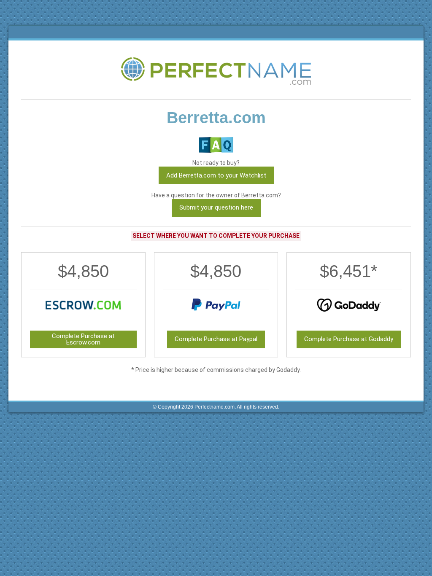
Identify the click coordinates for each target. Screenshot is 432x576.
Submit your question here (216, 207)
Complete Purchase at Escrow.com (83, 339)
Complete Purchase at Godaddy (348, 339)
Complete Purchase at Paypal (216, 339)
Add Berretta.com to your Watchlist (216, 175)
